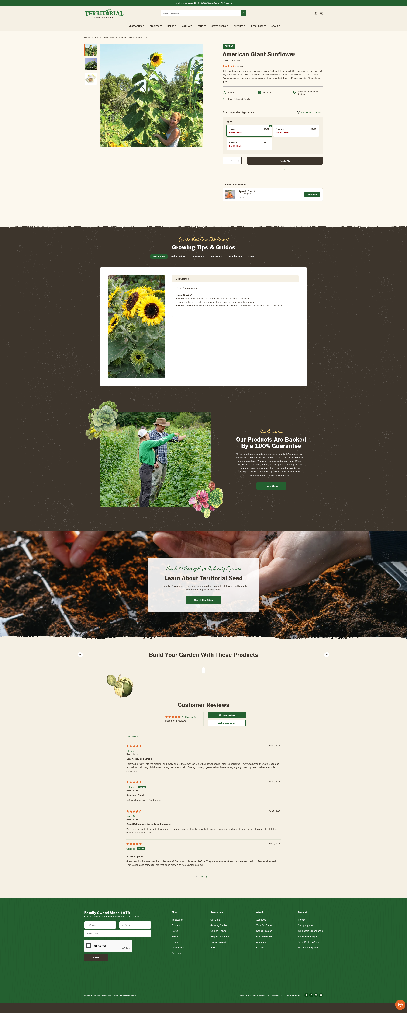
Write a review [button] (227, 714)
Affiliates (261, 941)
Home (87, 37)
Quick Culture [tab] (178, 256)
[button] (229, 66)
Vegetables (177, 919)
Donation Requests (308, 947)
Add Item (312, 194)
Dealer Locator (264, 930)
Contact (302, 919)
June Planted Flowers (104, 37)
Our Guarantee (264, 936)
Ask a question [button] (226, 722)
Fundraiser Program (308, 936)
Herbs (175, 930)
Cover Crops (178, 947)
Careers (260, 947)
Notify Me (285, 160)
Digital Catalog (218, 941)
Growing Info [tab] (198, 256)
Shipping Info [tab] (235, 256)
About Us (261, 919)
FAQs (213, 947)
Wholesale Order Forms (310, 930)
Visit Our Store (264, 925)
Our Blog (215, 919)
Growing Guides (218, 925)
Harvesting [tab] (216, 256)
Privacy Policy (245, 995)
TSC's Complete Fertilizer (212, 305)
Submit (96, 957)
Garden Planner (218, 930)
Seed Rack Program (308, 941)
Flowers (176, 925)
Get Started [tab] (159, 256)
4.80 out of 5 (189, 717)
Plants (175, 936)
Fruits (175, 941)
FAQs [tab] (251, 256)
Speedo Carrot (247, 191)
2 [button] (202, 877)
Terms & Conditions (261, 995)
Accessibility (276, 995)
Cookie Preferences (292, 995)
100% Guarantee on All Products (216, 2)
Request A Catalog (220, 936)
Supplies (176, 953)
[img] (134, 746)
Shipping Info (305, 925)
